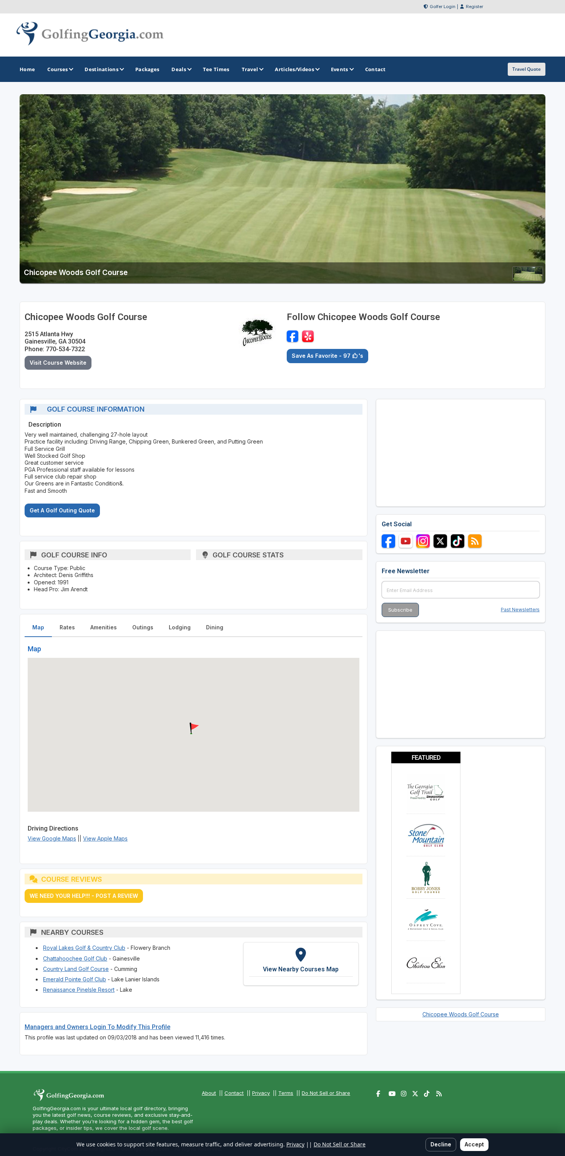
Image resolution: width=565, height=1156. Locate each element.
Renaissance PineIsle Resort (79, 989)
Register (474, 6)
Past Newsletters (520, 609)
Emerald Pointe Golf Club (74, 979)
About (209, 1093)
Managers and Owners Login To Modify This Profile (97, 1027)
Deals (178, 69)
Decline (440, 1144)
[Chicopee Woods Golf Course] (527, 279)
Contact (234, 1093)
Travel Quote (526, 69)
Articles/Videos (294, 69)
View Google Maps (52, 838)
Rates (67, 627)
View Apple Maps (105, 838)
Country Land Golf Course (76, 969)
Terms (285, 1093)
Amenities (103, 627)
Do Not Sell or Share (326, 1093)
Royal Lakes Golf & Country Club (84, 947)
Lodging (180, 627)
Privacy (261, 1093)
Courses (57, 69)
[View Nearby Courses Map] (301, 963)
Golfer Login (442, 6)
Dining (214, 627)
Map (38, 627)
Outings (142, 627)
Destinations (101, 69)
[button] (193, 728)
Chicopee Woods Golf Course (460, 1014)
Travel (250, 69)
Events (339, 69)
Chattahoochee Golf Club (75, 958)
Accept (474, 1144)
